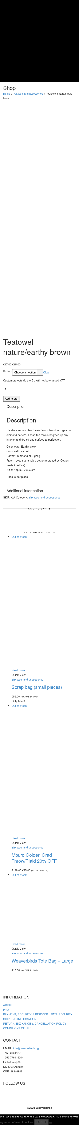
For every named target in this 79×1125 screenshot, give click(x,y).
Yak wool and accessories (28, 93)
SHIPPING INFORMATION (19, 1019)
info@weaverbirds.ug (26, 1048)
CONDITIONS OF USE (17, 1028)
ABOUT (8, 1005)
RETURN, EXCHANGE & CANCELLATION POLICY (34, 1023)
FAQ (6, 1010)
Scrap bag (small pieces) (37, 687)
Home (6, 93)
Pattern (7, 371)
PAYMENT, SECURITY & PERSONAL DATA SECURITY (37, 1014)
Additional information (25, 490)
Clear (46, 372)
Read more (18, 670)
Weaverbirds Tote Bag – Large (42, 960)
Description (16, 406)
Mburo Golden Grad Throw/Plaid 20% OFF (34, 857)
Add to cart (11, 398)
